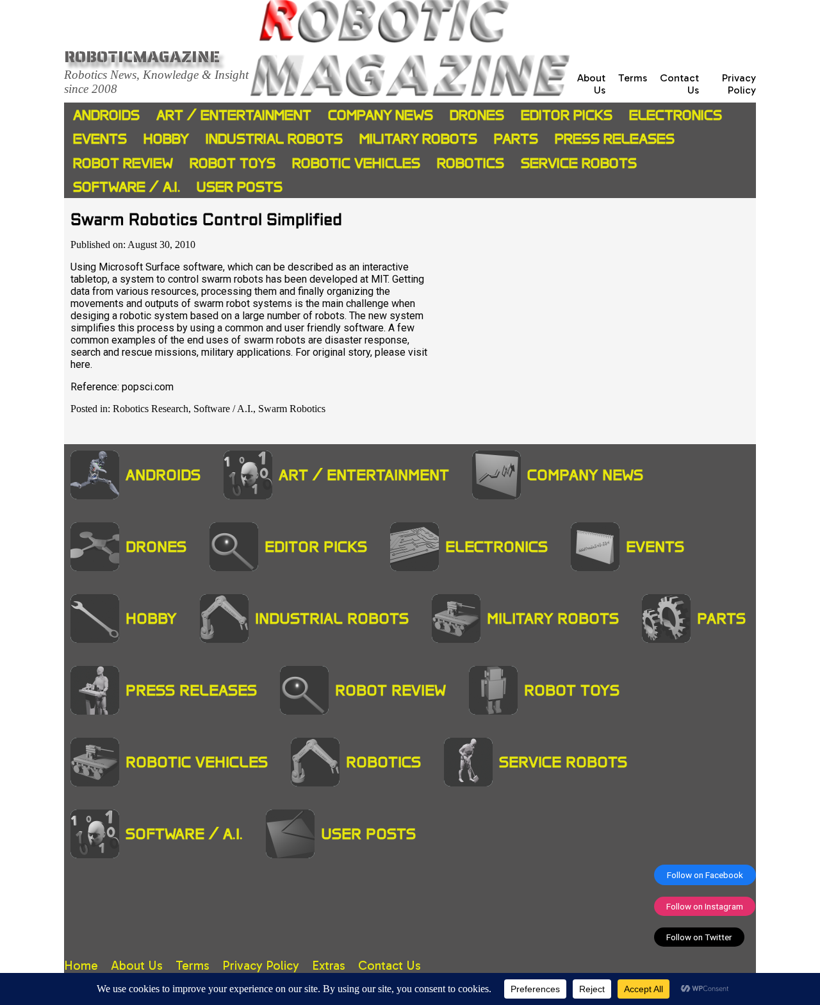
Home (81, 965)
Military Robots (418, 138)
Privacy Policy (739, 84)
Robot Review (123, 163)
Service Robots (579, 163)
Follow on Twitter (699, 937)
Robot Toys (232, 163)
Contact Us (389, 965)
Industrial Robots (274, 138)
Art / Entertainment (233, 115)
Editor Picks (566, 115)
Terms (632, 78)
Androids (106, 115)
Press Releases (615, 138)
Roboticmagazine (142, 56)
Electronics (675, 115)
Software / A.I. (126, 186)
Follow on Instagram (704, 906)
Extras (328, 965)
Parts (516, 138)
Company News (380, 115)
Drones (477, 115)
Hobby (166, 138)
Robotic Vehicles (356, 163)
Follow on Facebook (705, 875)
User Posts (240, 186)
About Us (137, 965)
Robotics (470, 163)
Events (100, 138)
